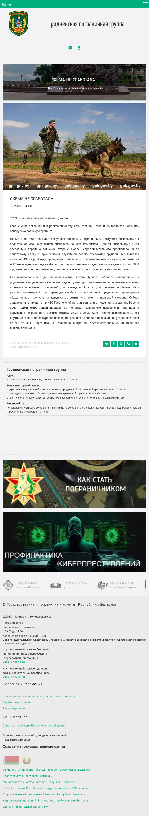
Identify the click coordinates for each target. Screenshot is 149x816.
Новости (97, 88)
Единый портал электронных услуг (26, 806)
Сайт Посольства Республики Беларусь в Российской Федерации (46, 788)
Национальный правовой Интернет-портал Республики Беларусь (45, 800)
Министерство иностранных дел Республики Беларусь (39, 782)
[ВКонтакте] (106, 344)
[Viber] (128, 344)
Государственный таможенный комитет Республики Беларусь (44, 794)
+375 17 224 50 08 (14, 677)
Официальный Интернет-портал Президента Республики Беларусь (46, 769)
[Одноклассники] (114, 344)
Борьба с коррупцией (17, 702)
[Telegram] (135, 344)
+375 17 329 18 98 (14, 662)
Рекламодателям (14, 708)
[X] (121, 344)
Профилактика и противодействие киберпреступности (39, 696)
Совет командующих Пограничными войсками (34, 725)
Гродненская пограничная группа (71, 88)
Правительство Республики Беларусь (27, 776)
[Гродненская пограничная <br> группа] (19, 23)
